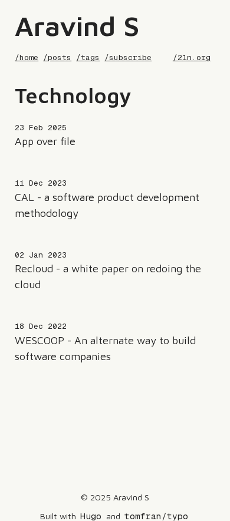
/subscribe (128, 57)
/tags (88, 57)
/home (26, 57)
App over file (45, 141)
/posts (57, 57)
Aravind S (77, 25)
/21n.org (192, 57)
